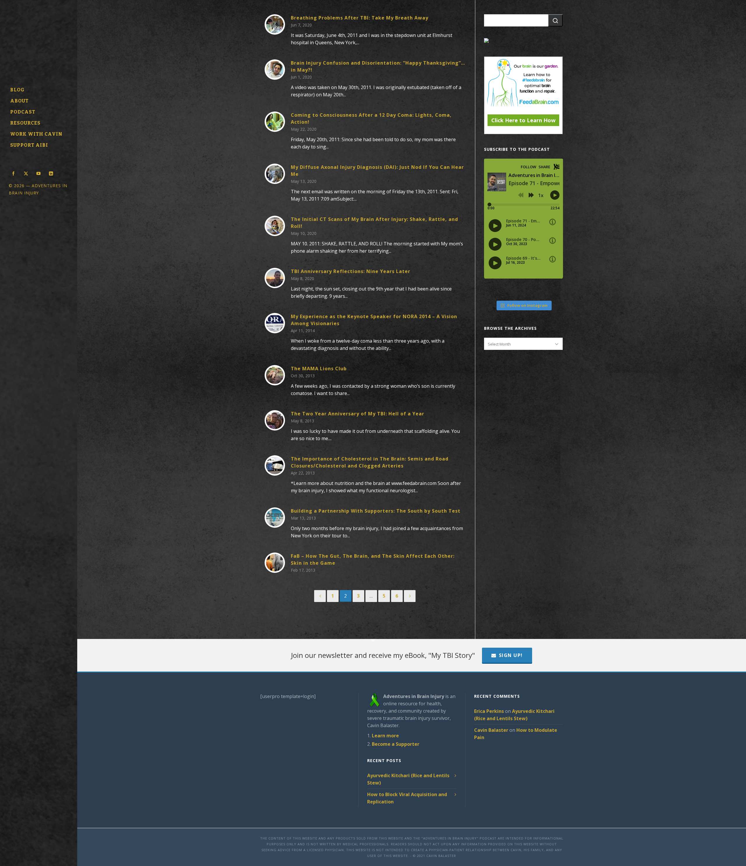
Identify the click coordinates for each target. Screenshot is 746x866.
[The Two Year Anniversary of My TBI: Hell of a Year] (275, 420)
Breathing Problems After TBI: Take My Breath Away (359, 18)
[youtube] (38, 173)
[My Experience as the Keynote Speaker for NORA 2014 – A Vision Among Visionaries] (275, 323)
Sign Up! (511, 655)
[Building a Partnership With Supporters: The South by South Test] (275, 517)
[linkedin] (51, 173)
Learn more (385, 735)
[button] (555, 20)
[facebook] (13, 173)
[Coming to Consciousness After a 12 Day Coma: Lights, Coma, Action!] (275, 121)
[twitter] (26, 173)
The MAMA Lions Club (319, 368)
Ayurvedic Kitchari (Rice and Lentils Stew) (408, 779)
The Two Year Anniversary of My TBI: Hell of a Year (357, 413)
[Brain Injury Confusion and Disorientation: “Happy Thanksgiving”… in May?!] (275, 69)
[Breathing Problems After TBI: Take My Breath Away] (275, 24)
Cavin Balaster (491, 730)
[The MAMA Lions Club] (275, 375)
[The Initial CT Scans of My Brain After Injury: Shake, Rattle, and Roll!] (275, 226)
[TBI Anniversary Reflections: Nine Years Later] (275, 278)
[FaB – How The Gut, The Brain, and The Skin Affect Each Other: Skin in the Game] (275, 562)
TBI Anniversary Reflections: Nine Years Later (350, 271)
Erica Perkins (489, 711)
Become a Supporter (395, 744)
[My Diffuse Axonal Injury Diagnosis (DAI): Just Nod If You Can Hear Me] (275, 174)
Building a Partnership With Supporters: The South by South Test (375, 511)
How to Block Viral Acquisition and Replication (407, 798)
